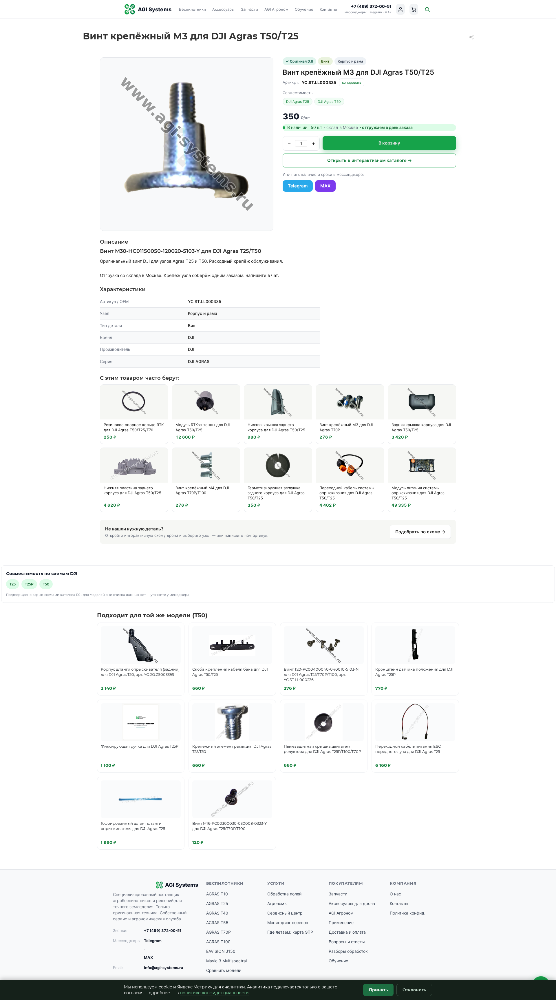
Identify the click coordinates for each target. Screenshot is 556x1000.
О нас (395, 893)
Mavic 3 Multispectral (226, 960)
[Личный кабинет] (400, 9)
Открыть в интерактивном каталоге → (369, 160)
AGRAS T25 (217, 903)
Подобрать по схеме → (420, 531)
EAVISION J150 (220, 951)
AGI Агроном (276, 9)
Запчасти (249, 9)
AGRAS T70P (218, 932)
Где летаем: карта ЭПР (290, 932)
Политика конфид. (407, 912)
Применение (341, 922)
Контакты (328, 9)
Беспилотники (192, 9)
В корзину (389, 143)
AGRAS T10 (217, 893)
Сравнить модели (223, 970)
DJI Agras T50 (329, 101)
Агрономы (277, 903)
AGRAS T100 (218, 941)
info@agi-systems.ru (163, 967)
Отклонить (414, 989)
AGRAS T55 (217, 922)
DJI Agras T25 (297, 101)
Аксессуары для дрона (352, 903)
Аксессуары (223, 9)
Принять (378, 989)
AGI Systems (154, 9)
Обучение (304, 9)
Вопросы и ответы (347, 941)
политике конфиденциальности (214, 992)
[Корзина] (413, 9)
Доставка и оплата (347, 932)
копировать (351, 82)
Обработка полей (284, 893)
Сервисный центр (285, 912)
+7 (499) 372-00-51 (371, 6)
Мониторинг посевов (287, 922)
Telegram (375, 12)
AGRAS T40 (217, 912)
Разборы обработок (348, 951)
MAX (388, 12)
